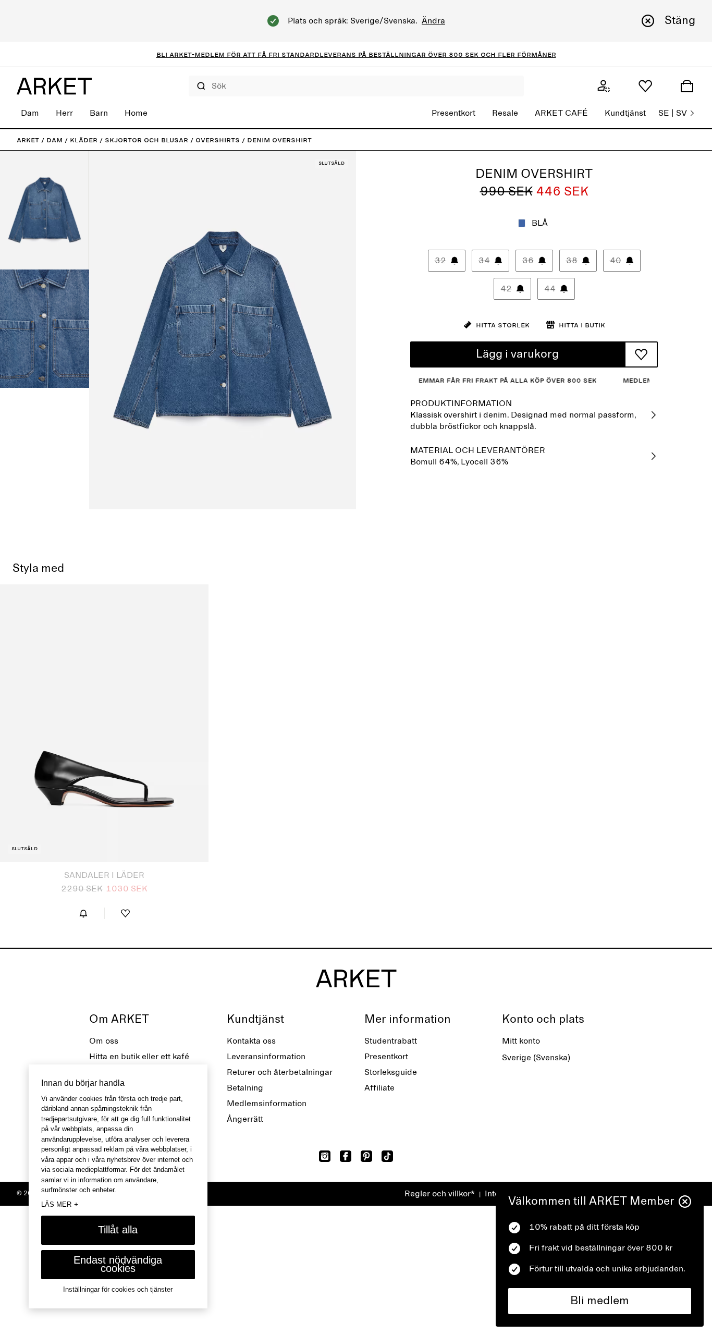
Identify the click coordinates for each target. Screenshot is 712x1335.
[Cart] (687, 86)
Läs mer (59, 1204)
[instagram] (324, 1156)
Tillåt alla (118, 1229)
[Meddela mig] (83, 913)
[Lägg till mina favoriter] (641, 354)
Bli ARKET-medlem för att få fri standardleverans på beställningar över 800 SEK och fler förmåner (356, 54)
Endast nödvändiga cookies (117, 1264)
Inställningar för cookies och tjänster (118, 1289)
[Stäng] (685, 1201)
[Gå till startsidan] (54, 86)
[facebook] (345, 1156)
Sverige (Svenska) (536, 1058)
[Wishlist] (645, 86)
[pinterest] (366, 1156)
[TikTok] (387, 1156)
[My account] (603, 86)
